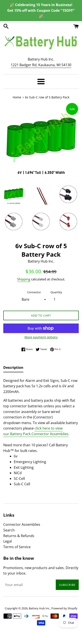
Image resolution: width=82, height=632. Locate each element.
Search (9, 530)
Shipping (23, 279)
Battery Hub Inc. (39, 608)
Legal (7, 541)
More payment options (41, 337)
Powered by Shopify (64, 608)
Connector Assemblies (21, 524)
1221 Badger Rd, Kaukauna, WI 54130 (41, 64)
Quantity (56, 292)
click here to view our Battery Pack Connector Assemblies (35, 431)
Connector (34, 292)
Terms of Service (17, 546)
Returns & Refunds (18, 535)
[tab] (13, 368)
